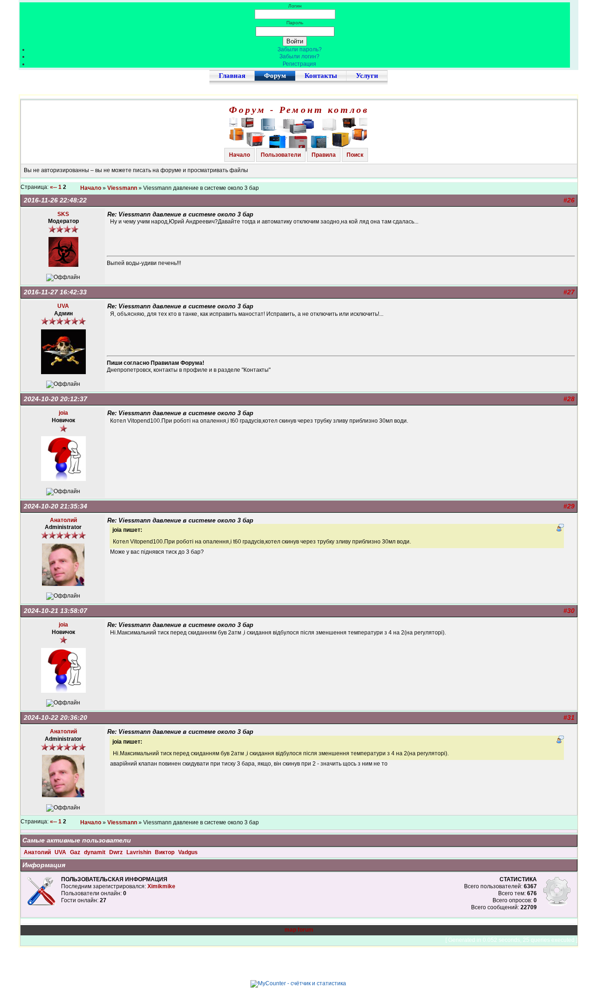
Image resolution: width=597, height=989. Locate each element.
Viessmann (122, 188)
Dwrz (116, 852)
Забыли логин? (299, 56)
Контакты (321, 75)
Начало (239, 155)
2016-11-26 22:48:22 (55, 200)
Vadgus (188, 852)
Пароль (294, 22)
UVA (61, 852)
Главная (232, 75)
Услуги (367, 75)
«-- (53, 187)
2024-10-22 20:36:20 (55, 717)
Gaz (76, 852)
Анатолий (38, 852)
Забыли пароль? (300, 49)
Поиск (355, 155)
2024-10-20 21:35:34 (55, 506)
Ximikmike (161, 886)
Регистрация (299, 64)
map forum (299, 929)
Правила (324, 155)
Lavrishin (139, 852)
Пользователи (281, 155)
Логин (295, 5)
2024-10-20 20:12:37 (55, 399)
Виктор (165, 852)
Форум (275, 75)
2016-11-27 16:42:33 (55, 292)
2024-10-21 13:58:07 (55, 610)
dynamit (95, 852)
